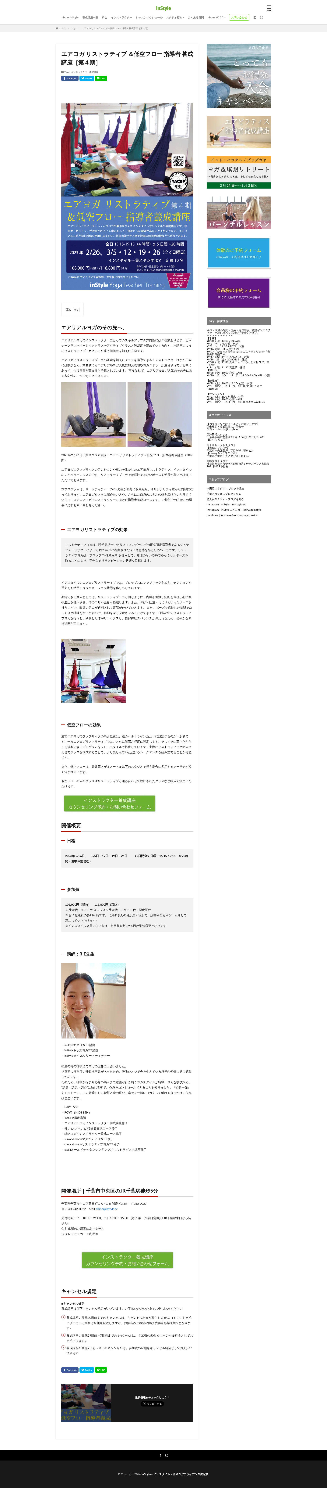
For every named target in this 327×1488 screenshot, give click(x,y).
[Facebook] (70, 78)
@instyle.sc (239, 504)
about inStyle (70, 17)
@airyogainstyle (252, 509)
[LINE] (101, 78)
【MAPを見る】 (216, 439)
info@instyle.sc (229, 429)
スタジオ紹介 (174, 17)
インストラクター (121, 17)
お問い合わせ (239, 17)
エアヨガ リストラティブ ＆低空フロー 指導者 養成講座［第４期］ (115, 28)
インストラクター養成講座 (84, 72)
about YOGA (215, 17)
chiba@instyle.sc (107, 1209)
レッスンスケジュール (149, 17)
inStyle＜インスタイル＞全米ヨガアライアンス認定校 (175, 1474)
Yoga (74, 28)
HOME (62, 28)
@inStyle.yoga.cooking (244, 515)
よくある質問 (196, 17)
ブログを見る (236, 488)
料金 (104, 17)
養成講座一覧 (90, 17)
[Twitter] (86, 78)
